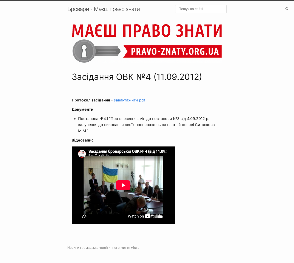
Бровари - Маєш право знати (103, 9)
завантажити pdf (129, 100)
